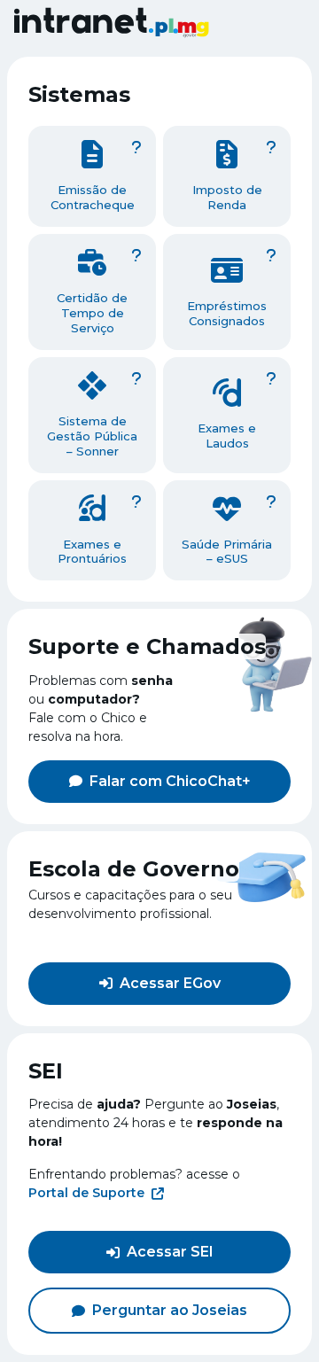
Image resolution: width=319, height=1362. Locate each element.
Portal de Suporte (86, 1193)
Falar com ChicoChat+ (170, 781)
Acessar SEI (170, 1251)
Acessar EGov (170, 983)
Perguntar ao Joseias (169, 1310)
